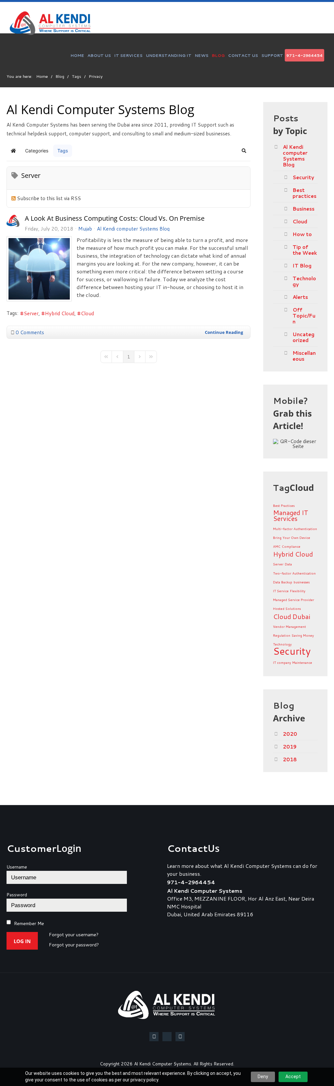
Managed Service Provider (293, 599)
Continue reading (224, 332)
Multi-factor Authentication (295, 528)
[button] (243, 151)
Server (31, 313)
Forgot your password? (74, 945)
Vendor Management (289, 626)
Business (303, 209)
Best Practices (284, 505)
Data (288, 564)
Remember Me (29, 923)
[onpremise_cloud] (39, 269)
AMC (277, 546)
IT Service (281, 591)
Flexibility (297, 591)
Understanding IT (168, 55)
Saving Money (303, 635)
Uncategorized (303, 337)
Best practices (304, 193)
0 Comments (30, 332)
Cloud (87, 313)
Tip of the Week (305, 250)
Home (77, 55)
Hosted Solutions (287, 608)
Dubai (301, 616)
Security (303, 177)
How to (302, 234)
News (201, 55)
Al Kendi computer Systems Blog (133, 228)
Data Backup (282, 582)
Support (272, 55)
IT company (282, 662)
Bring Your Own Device (291, 537)
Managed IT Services (290, 515)
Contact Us (243, 55)
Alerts (300, 297)
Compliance (291, 546)
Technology (304, 281)
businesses (302, 582)
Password (17, 894)
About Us (99, 55)
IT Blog (302, 265)
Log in (22, 941)
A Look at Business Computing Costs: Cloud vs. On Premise (115, 218)
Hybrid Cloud (59, 313)
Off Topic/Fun (304, 315)
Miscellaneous (304, 356)
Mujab (85, 228)
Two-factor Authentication (294, 573)
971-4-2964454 (304, 55)
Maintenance (302, 662)
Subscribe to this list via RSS (49, 198)
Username (17, 867)
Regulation (281, 635)
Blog (218, 55)
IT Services (128, 55)
